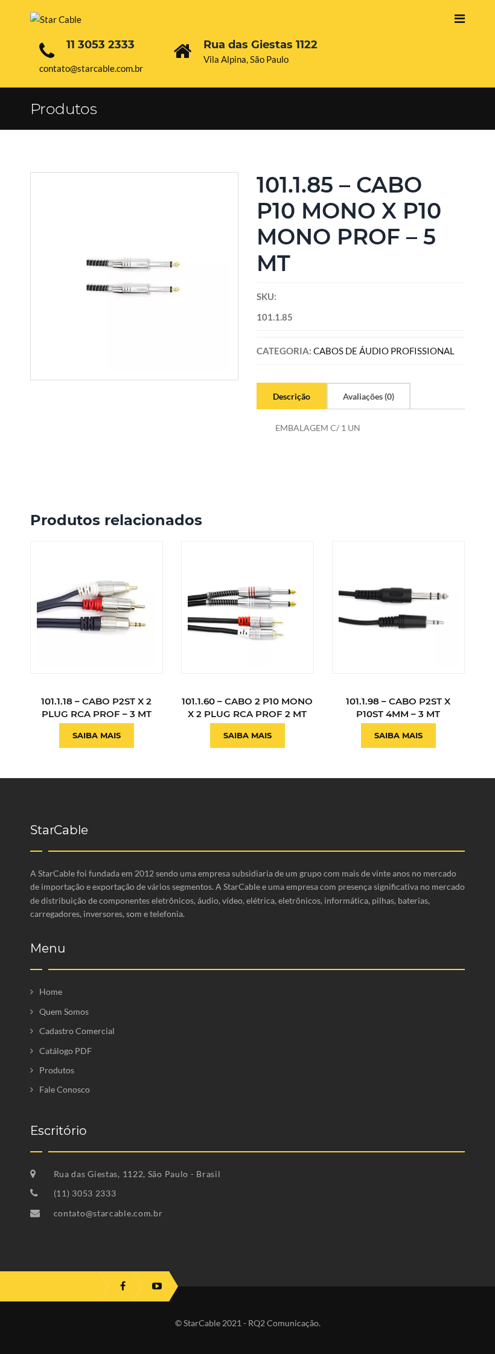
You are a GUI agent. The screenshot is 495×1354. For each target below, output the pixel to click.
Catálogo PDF (65, 1051)
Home (50, 991)
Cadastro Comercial (77, 1031)
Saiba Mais (96, 735)
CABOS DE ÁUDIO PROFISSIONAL (384, 350)
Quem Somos (64, 1011)
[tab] (292, 396)
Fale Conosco (64, 1089)
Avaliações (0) (368, 396)
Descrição (291, 396)
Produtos (56, 1070)
